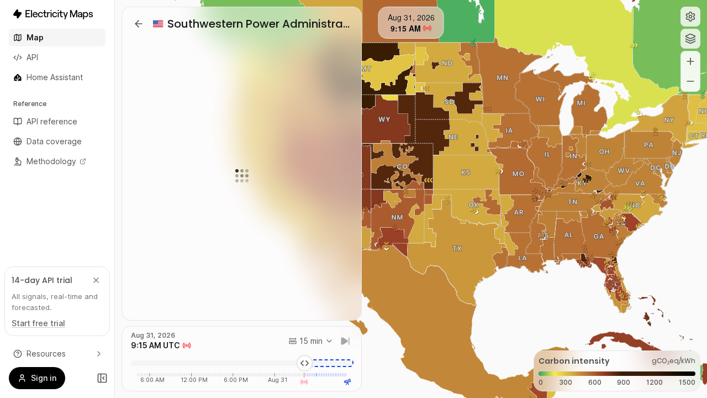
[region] (411, 199)
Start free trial (38, 323)
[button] (690, 17)
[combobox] (311, 341)
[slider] (304, 363)
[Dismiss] (96, 280)
